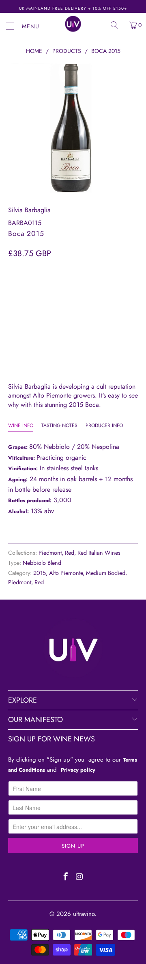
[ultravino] (73, 23)
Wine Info (20, 425)
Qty (13, 270)
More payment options (73, 347)
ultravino (83, 913)
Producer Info (104, 425)
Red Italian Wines (98, 553)
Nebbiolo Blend (42, 563)
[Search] (117, 25)
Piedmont (50, 553)
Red (69, 553)
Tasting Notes (59, 425)
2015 (39, 573)
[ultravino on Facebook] (65, 877)
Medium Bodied (105, 573)
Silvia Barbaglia (29, 210)
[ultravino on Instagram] (79, 877)
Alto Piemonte (66, 573)
